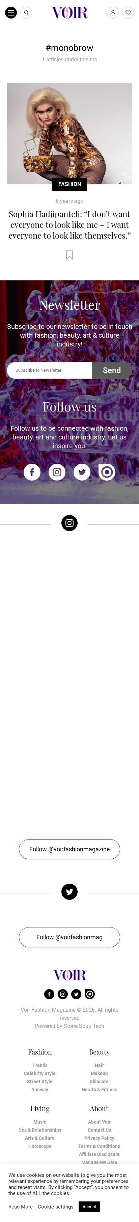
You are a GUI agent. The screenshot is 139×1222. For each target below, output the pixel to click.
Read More (20, 1207)
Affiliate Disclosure (99, 1154)
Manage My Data (99, 1162)
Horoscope (40, 1146)
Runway (39, 1089)
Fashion (69, 184)
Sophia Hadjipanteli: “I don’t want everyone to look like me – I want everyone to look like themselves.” (69, 224)
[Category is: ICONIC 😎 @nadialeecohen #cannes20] (69, 643)
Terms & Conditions (99, 1146)
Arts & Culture (40, 1138)
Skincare (99, 1081)
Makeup (99, 1073)
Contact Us (99, 1130)
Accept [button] (89, 1206)
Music (39, 1122)
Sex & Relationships (40, 1130)
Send (112, 370)
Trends (40, 1065)
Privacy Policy (99, 1138)
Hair (99, 1065)
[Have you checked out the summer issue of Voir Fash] (69, 713)
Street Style (40, 1081)
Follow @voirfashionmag (69, 937)
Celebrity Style (40, 1073)
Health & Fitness (99, 1089)
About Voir (99, 1122)
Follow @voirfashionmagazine (69, 849)
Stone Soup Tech (84, 1026)
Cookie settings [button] (56, 1207)
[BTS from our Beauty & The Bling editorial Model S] (69, 573)
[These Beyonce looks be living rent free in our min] (69, 784)
